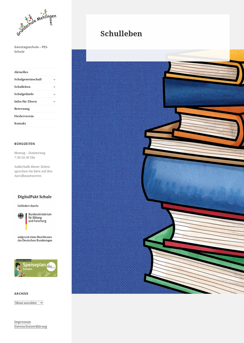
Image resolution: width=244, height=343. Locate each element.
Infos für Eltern (25, 101)
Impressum (22, 322)
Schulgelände (24, 94)
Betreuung (22, 109)
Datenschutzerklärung (30, 326)
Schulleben (22, 87)
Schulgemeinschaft (28, 79)
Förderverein (24, 116)
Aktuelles (21, 72)
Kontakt (20, 123)
